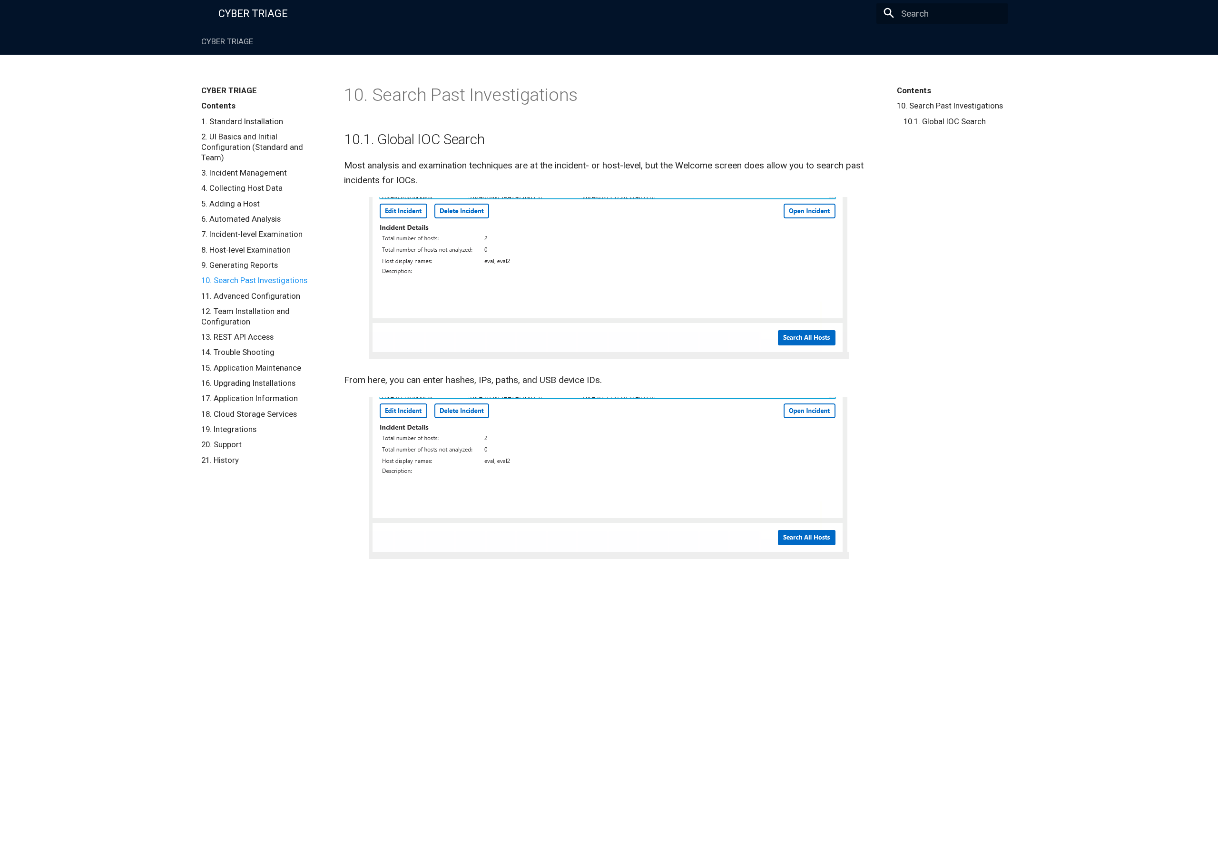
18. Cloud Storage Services (249, 414)
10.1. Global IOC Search (945, 121)
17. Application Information (249, 398)
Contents (914, 90)
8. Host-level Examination (246, 250)
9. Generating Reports (239, 265)
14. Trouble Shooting (238, 352)
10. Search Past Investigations (254, 280)
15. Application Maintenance (251, 368)
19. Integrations (228, 429)
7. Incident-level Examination (252, 234)
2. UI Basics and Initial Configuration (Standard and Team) (252, 147)
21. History (220, 460)
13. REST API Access (237, 337)
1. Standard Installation (242, 121)
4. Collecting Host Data (242, 188)
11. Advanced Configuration (250, 296)
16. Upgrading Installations (248, 383)
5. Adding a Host (230, 203)
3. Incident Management (244, 172)
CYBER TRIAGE (227, 41)
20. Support (221, 444)
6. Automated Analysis (241, 219)
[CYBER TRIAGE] (201, 12)
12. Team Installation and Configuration (245, 316)
